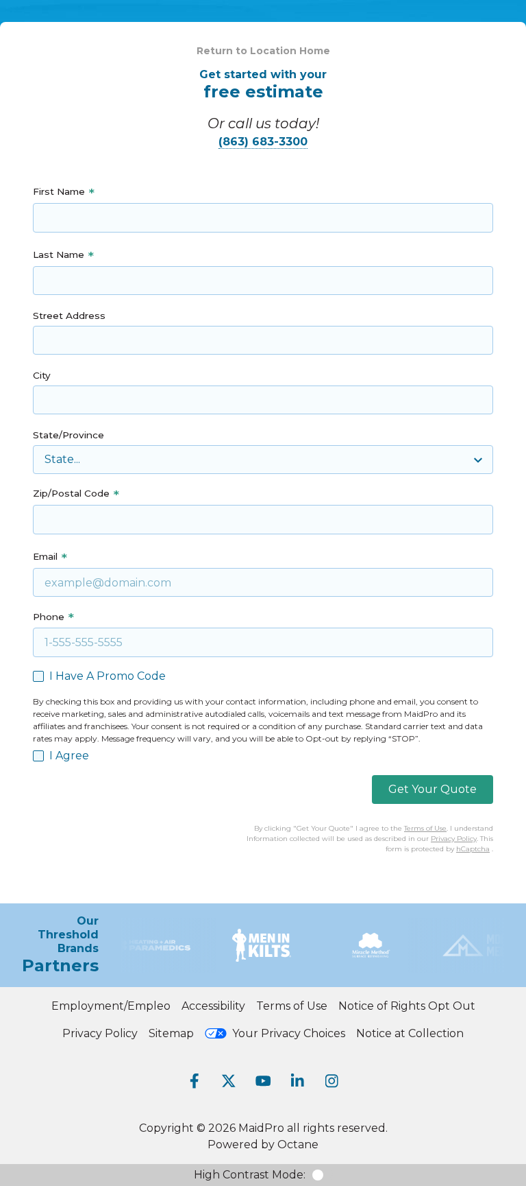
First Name (59, 191)
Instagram (331, 1081)
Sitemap (171, 1033)
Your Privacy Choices (288, 1033)
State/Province (68, 434)
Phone (48, 616)
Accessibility (213, 1005)
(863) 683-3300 (263, 141)
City (42, 375)
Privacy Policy (454, 838)
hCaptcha (473, 848)
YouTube (263, 1081)
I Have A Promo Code (107, 676)
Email (45, 556)
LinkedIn (297, 1081)
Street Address (69, 315)
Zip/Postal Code (71, 493)
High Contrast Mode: (249, 1174)
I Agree (69, 755)
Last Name (58, 254)
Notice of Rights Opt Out (406, 1005)
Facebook (194, 1081)
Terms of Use (425, 828)
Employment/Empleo (111, 1005)
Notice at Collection (410, 1033)
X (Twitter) (229, 1081)
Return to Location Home (263, 51)
